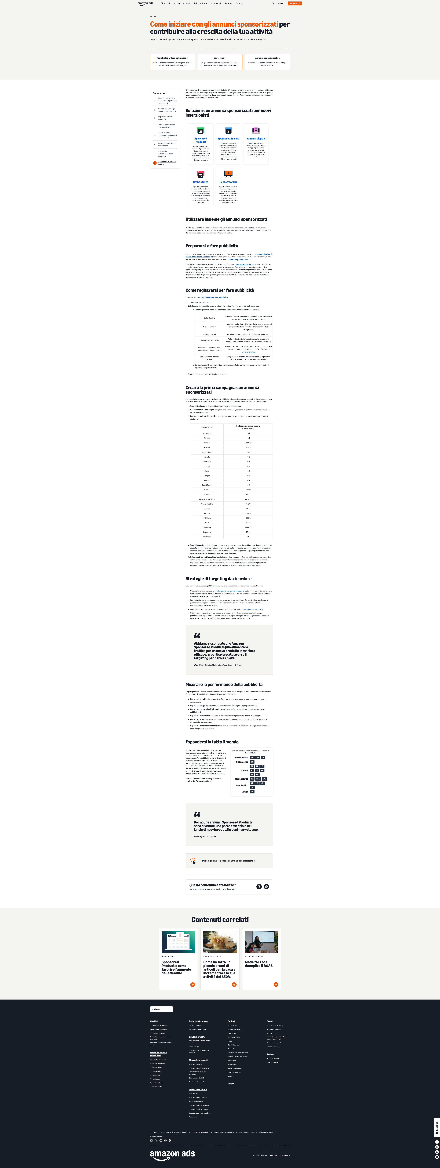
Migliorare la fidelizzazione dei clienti (161, 1043)
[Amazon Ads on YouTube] (165, 1140)
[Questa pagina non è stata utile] (259, 887)
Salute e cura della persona (238, 1053)
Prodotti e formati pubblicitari (158, 1054)
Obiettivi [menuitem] (154, 1021)
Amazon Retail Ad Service (198, 1109)
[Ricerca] (273, 4)
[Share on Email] (437, 1157)
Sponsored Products (201, 140)
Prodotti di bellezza (235, 1029)
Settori (231, 1021)
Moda (230, 1041)
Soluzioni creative (197, 1037)
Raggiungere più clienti (158, 1029)
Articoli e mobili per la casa (238, 1057)
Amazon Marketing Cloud (198, 1097)
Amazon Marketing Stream (199, 1068)
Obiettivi (165, 3)
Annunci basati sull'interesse (223, 1132)
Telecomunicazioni (235, 1068)
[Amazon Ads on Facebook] (169, 1140)
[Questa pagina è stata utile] (266, 887)
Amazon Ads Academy (275, 1025)
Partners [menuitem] (271, 1054)
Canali (231, 1083)
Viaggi (230, 1076)
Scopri (239, 3)
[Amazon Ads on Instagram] (160, 1140)
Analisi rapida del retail (197, 1082)
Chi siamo (153, 1132)
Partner (228, 3)
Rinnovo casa (232, 1060)
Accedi (281, 3)
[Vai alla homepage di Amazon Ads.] (172, 1155)
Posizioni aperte (156, 1136)
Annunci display (256, 138)
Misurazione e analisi (198, 1060)
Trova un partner (273, 1058)
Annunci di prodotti (274, 1029)
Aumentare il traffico (157, 1033)
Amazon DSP (193, 1093)
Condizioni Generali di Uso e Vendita (174, 1132)
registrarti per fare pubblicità (214, 297)
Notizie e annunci (273, 1047)
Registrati (295, 3)
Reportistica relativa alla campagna (197, 1073)
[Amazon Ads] (143, 3)
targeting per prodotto (253, 609)
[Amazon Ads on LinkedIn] (151, 1140)
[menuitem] (161, 1069)
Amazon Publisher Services (199, 1105)
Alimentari (232, 1049)
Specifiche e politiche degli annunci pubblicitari (276, 1038)
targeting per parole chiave (229, 591)
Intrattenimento (234, 1037)
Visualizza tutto (156, 1087)
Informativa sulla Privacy (200, 1132)
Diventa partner (272, 1062)
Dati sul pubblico (195, 1025)
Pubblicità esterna (156, 1083)
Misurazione (200, 3)
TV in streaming (228, 182)
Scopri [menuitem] (270, 1021)
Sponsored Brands (228, 138)
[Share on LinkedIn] (437, 1152)
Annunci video (155, 1075)
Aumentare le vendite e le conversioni (159, 1038)
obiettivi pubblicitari (238, 259)
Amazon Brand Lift (196, 1064)
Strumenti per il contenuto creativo (199, 1051)
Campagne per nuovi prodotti (199, 1113)
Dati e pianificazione (198, 1021)
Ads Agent (193, 1117)
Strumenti (215, 3)
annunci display (248, 352)
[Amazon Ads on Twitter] (156, 1140)
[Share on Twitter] (437, 1147)
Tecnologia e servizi (198, 1089)
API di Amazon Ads (196, 1101)
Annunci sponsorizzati (158, 1059)
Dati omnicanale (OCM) (197, 1078)
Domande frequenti (274, 1043)
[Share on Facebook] (437, 1142)
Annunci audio (155, 1079)
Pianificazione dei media (197, 1029)
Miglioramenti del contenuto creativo (199, 1042)
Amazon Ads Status (266, 1132)
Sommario (159, 93)
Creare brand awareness (159, 1025)
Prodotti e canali (182, 3)
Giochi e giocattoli (234, 1072)
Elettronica (232, 1033)
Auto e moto (232, 1025)
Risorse (269, 1033)
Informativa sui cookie (246, 1132)
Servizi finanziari (234, 1045)
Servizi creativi (194, 1047)
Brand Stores (200, 182)
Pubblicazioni (232, 1064)
